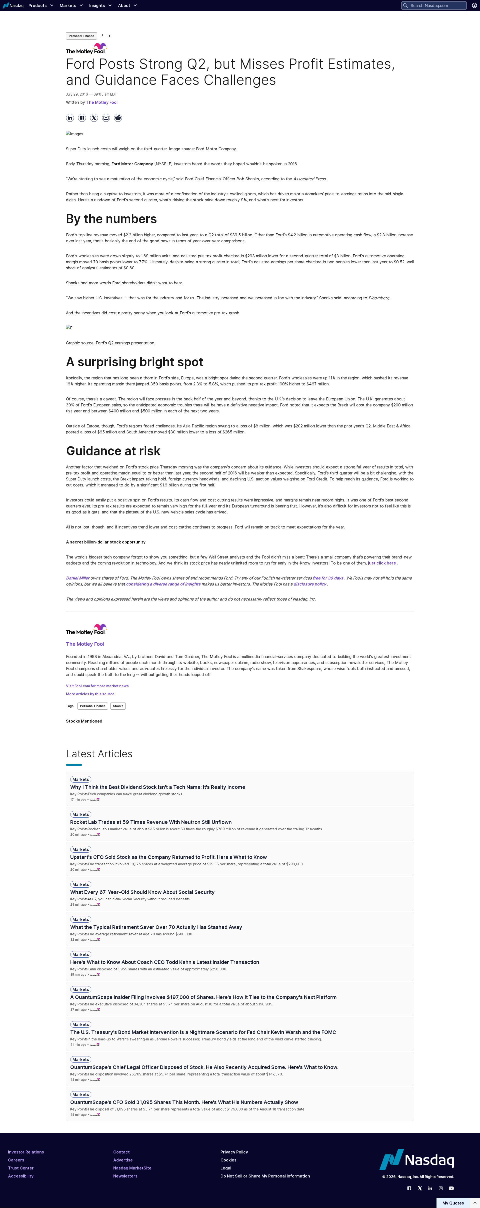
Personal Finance (81, 36)
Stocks (118, 706)
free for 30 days (328, 577)
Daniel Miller (77, 577)
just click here (382, 562)
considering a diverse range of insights (163, 583)
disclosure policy (310, 583)
